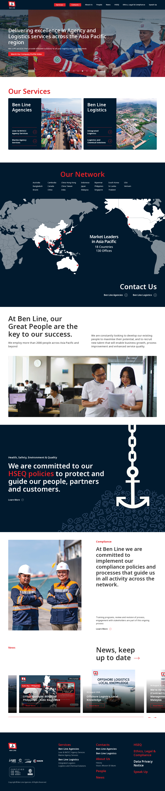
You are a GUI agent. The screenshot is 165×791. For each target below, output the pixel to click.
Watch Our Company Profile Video (26, 54)
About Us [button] (89, 4)
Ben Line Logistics (142, 295)
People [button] (99, 4)
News (100, 777)
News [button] (108, 4)
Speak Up (141, 772)
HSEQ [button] (116, 4)
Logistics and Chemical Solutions (72, 766)
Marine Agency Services (68, 755)
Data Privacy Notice (143, 763)
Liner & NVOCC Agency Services (71, 752)
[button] (69, 71)
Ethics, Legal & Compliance (145, 753)
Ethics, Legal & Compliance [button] (134, 4)
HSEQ (138, 745)
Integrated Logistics (66, 763)
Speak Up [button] (153, 4)
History (99, 763)
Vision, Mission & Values (106, 765)
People (101, 771)
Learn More (14, 499)
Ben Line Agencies (113, 295)
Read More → (21, 705)
